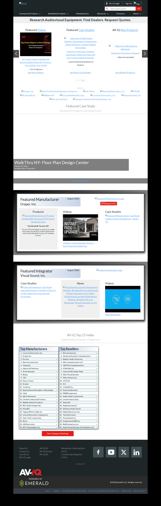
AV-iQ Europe (46, 451)
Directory (120, 13)
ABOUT (48, 491)
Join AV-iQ (24, 454)
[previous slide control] (16, 54)
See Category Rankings (57, 433)
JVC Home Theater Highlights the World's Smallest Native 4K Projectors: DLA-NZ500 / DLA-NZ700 (36, 62)
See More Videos (35, 72)
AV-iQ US (44, 448)
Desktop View (80, 464)
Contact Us (24, 451)
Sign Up (129, 3)
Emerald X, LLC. (121, 482)
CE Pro (64, 457)
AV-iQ (64, 451)
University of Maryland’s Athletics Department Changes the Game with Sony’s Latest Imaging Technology (80, 54)
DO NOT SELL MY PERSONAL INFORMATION (104, 491)
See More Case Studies (80, 72)
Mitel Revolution (113, 314)
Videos (41, 30)
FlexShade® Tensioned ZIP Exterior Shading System (38, 220)
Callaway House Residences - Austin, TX (122, 220)
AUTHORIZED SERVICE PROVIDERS (74, 491)
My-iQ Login (114, 3)
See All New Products (125, 72)
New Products (129, 30)
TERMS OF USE (126, 491)
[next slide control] (145, 54)
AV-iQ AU (44, 454)
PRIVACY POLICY (139, 491)
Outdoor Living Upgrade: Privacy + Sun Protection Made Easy (79, 244)
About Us (23, 448)
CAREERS (56, 491)
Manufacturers (82, 13)
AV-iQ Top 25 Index (80, 335)
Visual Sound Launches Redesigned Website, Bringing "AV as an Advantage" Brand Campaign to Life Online (80, 301)
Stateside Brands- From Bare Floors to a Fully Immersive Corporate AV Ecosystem (38, 293)
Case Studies (86, 30)
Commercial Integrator (71, 454)
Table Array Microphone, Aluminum (125, 53)
